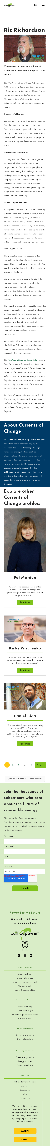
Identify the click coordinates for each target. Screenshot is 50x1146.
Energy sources (25, 1061)
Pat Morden (25, 577)
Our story (25, 1086)
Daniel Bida (25, 716)
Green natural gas (25, 978)
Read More (26, 602)
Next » (40, 765)
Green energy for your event (25, 1014)
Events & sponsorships (25, 990)
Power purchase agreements (25, 982)
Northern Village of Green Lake (22, 360)
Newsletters (25, 1098)
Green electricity (25, 974)
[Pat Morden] (25, 540)
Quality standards (25, 1065)
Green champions (25, 1039)
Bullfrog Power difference (25, 1082)
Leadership (25, 1090)
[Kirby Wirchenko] (25, 629)
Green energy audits (25, 1057)
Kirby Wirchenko (25, 648)
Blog (25, 1094)
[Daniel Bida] (25, 696)
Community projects (25, 1035)
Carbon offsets (25, 986)
